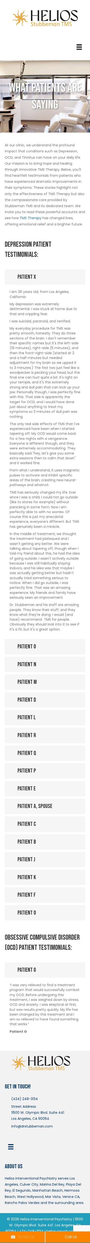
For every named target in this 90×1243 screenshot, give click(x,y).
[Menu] (79, 47)
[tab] (45, 277)
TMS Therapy (31, 218)
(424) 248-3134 (24, 1098)
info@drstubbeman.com (32, 1126)
